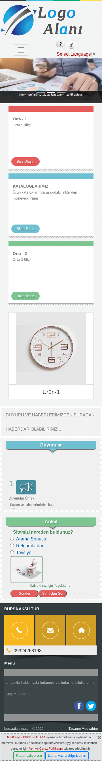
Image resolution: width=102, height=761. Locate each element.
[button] (7, 79)
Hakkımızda (30, 683)
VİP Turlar (62, 683)
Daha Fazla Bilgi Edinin (67, 755)
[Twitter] (91, 706)
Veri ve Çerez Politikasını (46, 748)
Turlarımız (47, 683)
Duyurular (51, 445)
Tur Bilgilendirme (83, 683)
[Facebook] (79, 706)
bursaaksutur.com (17, 729)
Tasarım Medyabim (83, 729)
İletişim (11, 694)
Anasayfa (13, 683)
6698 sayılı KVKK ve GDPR (26, 737)
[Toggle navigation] (21, 50)
